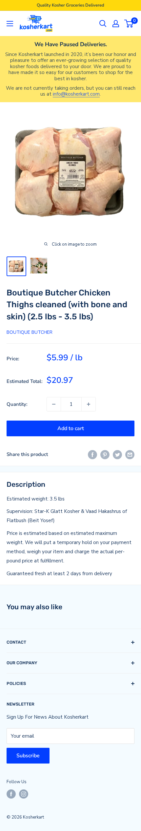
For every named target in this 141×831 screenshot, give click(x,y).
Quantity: (17, 404)
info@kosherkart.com (76, 94)
